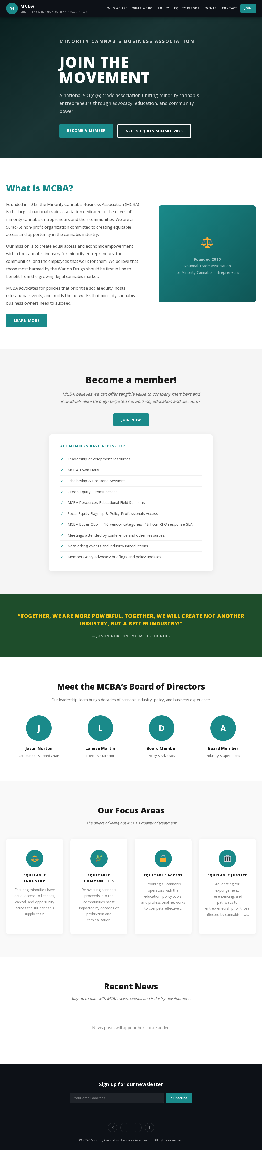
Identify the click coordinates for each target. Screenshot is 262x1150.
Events (210, 8)
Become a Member (86, 130)
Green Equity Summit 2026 (154, 130)
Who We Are (117, 8)
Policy (163, 8)
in (137, 1127)
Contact (229, 8)
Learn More (27, 320)
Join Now (131, 419)
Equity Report (186, 8)
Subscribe (179, 1098)
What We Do (142, 8)
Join (248, 8)
